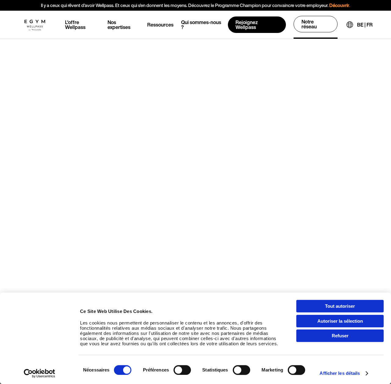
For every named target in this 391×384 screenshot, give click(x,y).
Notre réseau (309, 24)
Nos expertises (119, 25)
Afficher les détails (340, 373)
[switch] (182, 370)
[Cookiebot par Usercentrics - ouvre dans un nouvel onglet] (39, 373)
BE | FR (365, 24)
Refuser (340, 335)
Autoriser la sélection (340, 321)
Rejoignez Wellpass (247, 25)
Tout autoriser (340, 306)
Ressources (160, 24)
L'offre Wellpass (75, 25)
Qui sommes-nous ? (201, 25)
